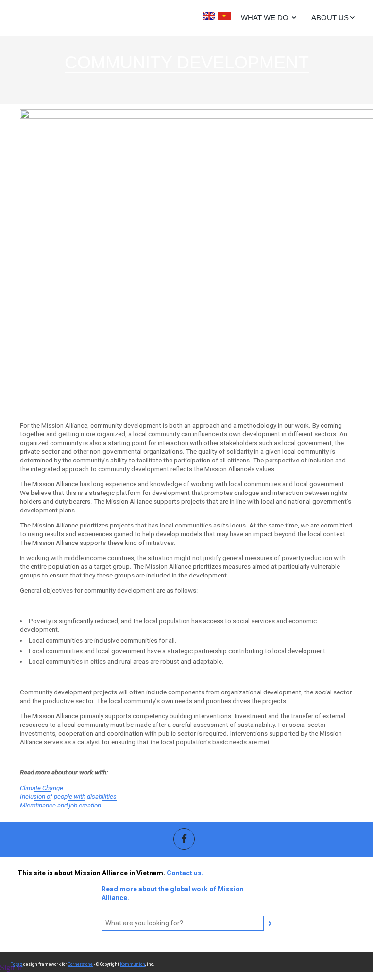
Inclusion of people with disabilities (68, 796)
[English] (209, 16)
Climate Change (41, 787)
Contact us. (185, 873)
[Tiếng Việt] (224, 16)
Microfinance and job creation (60, 805)
